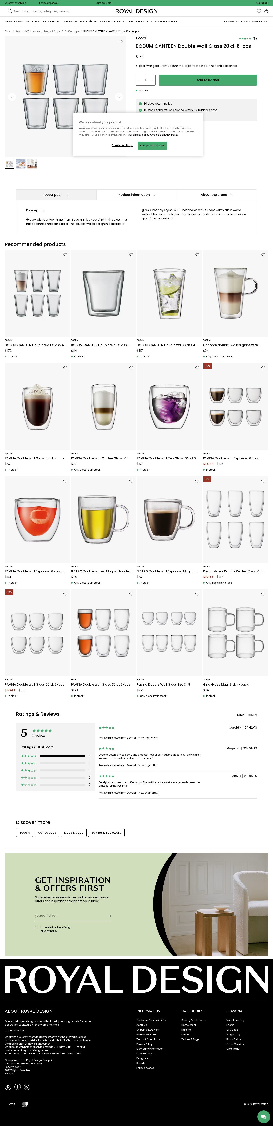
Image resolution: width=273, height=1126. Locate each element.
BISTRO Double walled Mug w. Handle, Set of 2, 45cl (100, 571)
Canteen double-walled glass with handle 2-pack (230, 345)
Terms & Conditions (148, 1039)
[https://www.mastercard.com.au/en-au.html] (25, 1104)
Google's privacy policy (164, 134)
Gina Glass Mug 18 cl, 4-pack (226, 684)
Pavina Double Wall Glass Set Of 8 (163, 684)
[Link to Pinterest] (8, 1086)
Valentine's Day (235, 1020)
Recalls (140, 1063)
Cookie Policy (144, 1053)
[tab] (56, 194)
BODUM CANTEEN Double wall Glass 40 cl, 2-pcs (167, 345)
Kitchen (185, 1034)
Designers (142, 1058)
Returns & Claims (146, 1034)
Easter (230, 1025)
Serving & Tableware (193, 1020)
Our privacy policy (138, 134)
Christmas (232, 1049)
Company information (149, 1049)
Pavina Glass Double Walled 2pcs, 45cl (233, 571)
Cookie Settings (122, 145)
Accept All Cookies (152, 145)
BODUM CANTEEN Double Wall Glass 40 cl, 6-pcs (35, 345)
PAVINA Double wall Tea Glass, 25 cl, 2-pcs (167, 458)
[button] (262, 3)
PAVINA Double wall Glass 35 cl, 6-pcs (100, 684)
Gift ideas (232, 1030)
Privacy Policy (144, 1044)
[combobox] (262, 3)
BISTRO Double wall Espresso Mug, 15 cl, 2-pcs (168, 571)
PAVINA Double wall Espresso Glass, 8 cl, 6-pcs (232, 458)
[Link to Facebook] (17, 1086)
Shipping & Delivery (147, 1030)
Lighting (186, 1030)
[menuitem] (8, 21)
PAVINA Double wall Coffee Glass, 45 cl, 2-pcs (102, 458)
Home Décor (188, 1025)
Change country (15, 1030)
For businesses (145, 1068)
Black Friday (233, 1039)
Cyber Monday (235, 1044)
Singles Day (233, 1034)
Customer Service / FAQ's (151, 1020)
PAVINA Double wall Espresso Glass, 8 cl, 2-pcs (34, 571)
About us (141, 1025)
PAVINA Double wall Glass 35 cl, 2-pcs (34, 458)
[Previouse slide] (12, 97)
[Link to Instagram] (27, 1086)
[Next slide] (119, 97)
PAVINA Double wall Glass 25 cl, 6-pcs (34, 684)
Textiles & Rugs (190, 1039)
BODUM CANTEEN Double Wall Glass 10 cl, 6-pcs (101, 345)
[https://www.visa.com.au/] (12, 1104)
